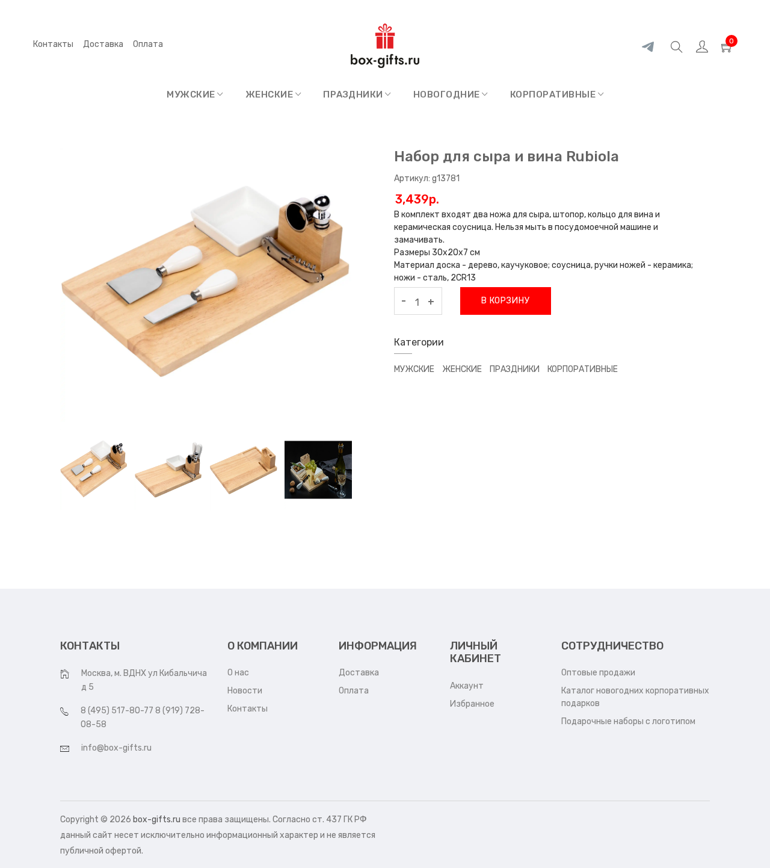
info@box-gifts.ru (116, 748)
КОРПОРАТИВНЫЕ (554, 94)
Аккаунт (467, 686)
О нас (238, 673)
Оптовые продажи (598, 673)
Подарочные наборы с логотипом (628, 721)
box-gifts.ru (156, 819)
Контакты (53, 44)
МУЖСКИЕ (192, 94)
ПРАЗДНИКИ (354, 94)
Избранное (472, 704)
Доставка (103, 44)
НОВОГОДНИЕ (447, 94)
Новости (244, 691)
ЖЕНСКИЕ (270, 94)
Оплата (354, 691)
